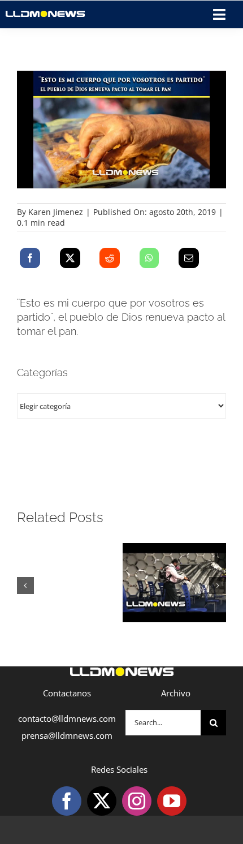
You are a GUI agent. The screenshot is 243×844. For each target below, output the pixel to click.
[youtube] (171, 801)
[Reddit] (110, 258)
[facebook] (66, 801)
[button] (25, 585)
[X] (70, 258)
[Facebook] (30, 258)
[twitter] (101, 801)
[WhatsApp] (149, 258)
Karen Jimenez (55, 211)
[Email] (189, 258)
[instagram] (136, 801)
